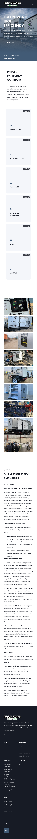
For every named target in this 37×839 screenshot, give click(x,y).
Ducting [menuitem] (20, 747)
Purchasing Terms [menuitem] (9, 805)
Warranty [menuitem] (6, 793)
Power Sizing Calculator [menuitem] (8, 770)
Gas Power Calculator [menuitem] (7, 765)
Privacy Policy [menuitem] (8, 811)
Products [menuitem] (22, 743)
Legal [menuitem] (6, 798)
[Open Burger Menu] (32, 3)
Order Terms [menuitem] (7, 808)
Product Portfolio (9, 58)
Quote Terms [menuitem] (8, 801)
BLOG (11, 245)
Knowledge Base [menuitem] (9, 790)
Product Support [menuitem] (9, 782)
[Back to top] (6, 830)
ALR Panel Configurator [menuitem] (8, 775)
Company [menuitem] (21, 761)
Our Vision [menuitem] (21, 768)
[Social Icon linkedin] (4, 734)
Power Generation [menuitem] (24, 756)
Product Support (14, 55)
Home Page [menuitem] (7, 743)
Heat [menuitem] (19, 750)
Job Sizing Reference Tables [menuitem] (9, 785)
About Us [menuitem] (21, 765)
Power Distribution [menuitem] (24, 753)
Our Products (10, 42)
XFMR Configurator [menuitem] (9, 779)
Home (5, 55)
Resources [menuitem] (7, 761)
